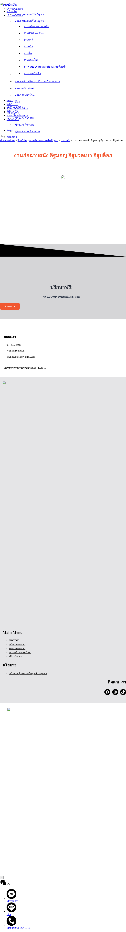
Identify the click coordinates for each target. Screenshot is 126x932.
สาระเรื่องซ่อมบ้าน (17, 115)
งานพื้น (28, 53)
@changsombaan (15, 350)
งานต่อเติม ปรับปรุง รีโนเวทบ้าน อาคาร (37, 81)
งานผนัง (28, 46)
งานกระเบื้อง (31, 60)
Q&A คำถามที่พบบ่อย (27, 131)
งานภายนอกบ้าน (24, 94)
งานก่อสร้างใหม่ (24, 88)
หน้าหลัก (12, 11)
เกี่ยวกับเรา (13, 119)
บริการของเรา (15, 15)
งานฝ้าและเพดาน (33, 33)
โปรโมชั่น (12, 111)
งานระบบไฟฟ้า (32, 73)
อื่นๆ (17, 101)
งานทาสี (28, 39)
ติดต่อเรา (12, 136)
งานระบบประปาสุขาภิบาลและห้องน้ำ (45, 66)
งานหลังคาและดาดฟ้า (36, 26)
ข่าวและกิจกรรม (24, 124)
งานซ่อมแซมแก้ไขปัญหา (29, 21)
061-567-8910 (14, 344)
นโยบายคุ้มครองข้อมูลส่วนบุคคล (28, 673)
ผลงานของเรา (15, 107)
